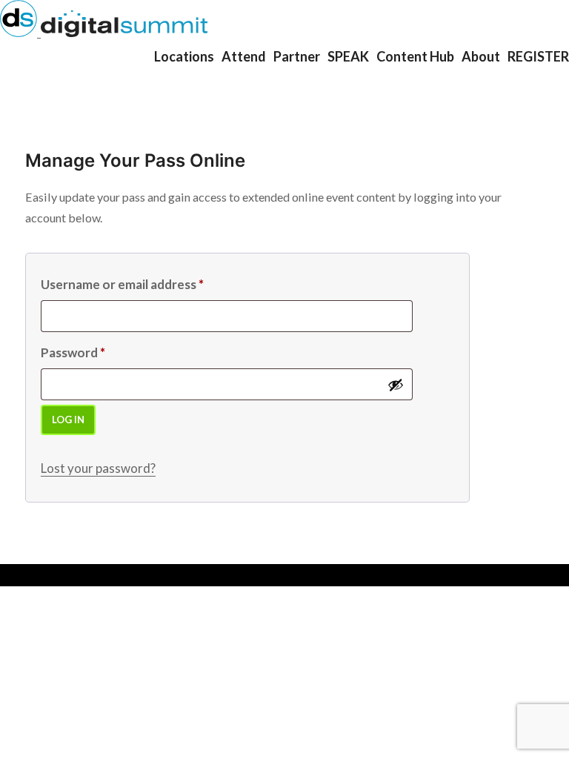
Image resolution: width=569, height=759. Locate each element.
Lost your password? (98, 468)
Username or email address (122, 284)
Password (73, 352)
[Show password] (395, 385)
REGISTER (538, 56)
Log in (68, 419)
